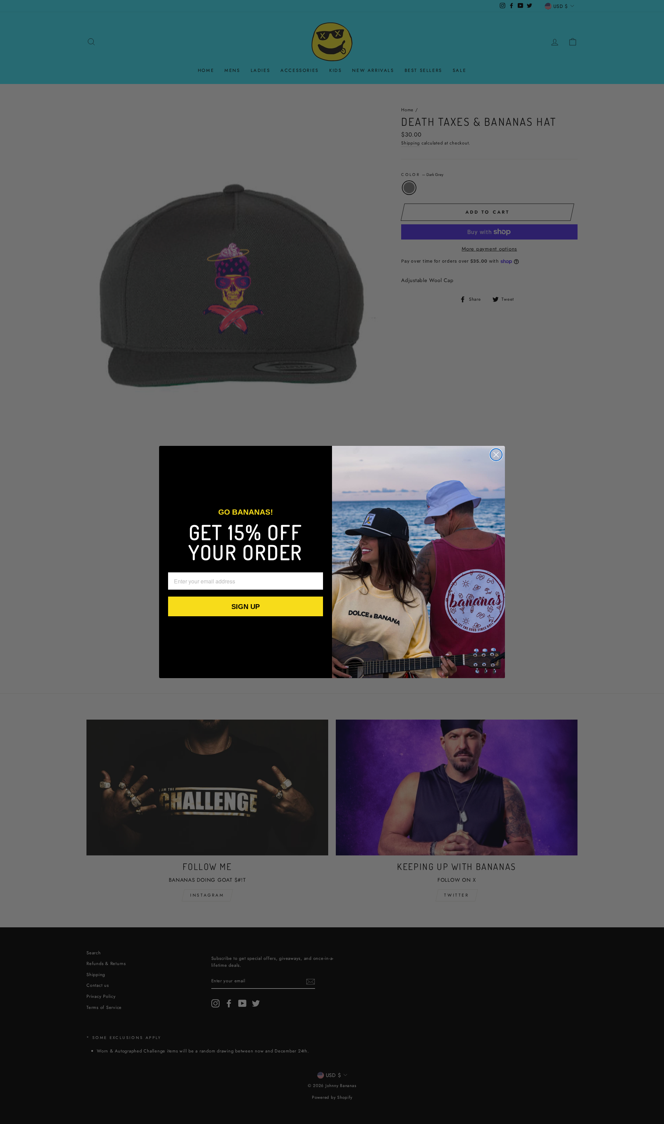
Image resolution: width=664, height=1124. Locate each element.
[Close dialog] (496, 455)
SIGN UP (245, 606)
